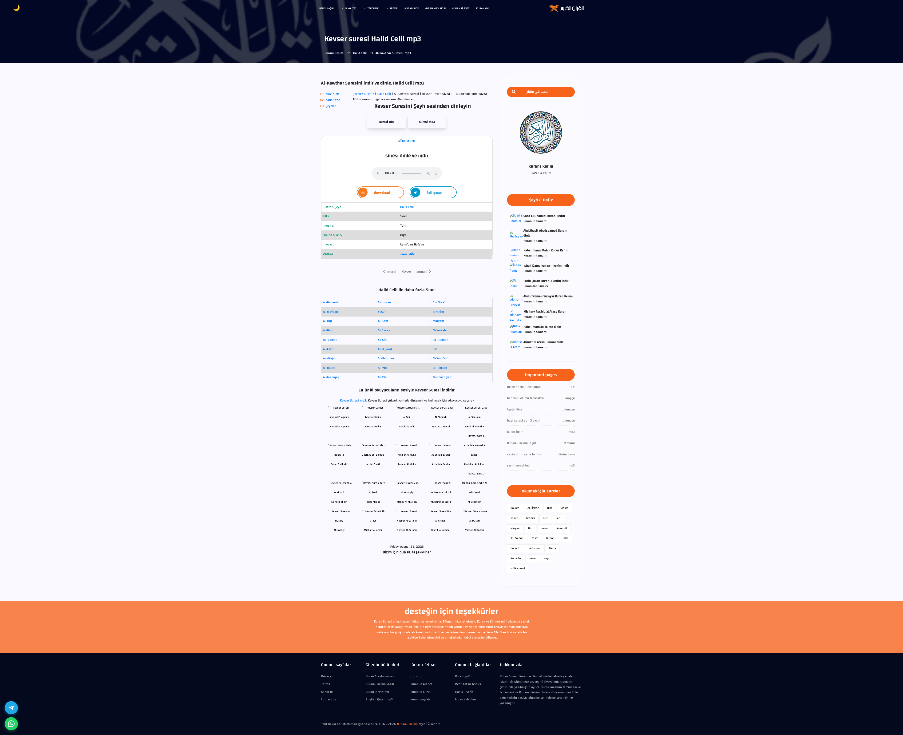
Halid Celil (360, 53)
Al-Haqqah (440, 368)
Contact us (328, 699)
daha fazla (333, 100)
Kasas (544, 528)
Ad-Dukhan (440, 340)
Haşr (546, 558)
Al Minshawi (474, 501)
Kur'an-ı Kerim (407, 724)
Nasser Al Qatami (407, 530)
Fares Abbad (373, 501)
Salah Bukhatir (339, 464)
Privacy (326, 676)
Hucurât (516, 548)
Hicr (545, 518)
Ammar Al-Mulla (407, 464)
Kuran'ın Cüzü (420, 692)
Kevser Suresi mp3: (354, 401)
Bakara (515, 507)
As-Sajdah (330, 340)
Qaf (435, 349)
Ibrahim (438, 312)
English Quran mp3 (379, 699)
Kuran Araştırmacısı (380, 676)
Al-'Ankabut (441, 330)
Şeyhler (331, 106)
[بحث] (514, 92)
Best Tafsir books (468, 684)
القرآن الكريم (419, 676)
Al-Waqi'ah (440, 358)
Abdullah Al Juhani (474, 464)
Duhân (550, 538)
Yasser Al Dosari (474, 530)
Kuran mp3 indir (435, 8)
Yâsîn (534, 538)
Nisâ (550, 507)
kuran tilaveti (461, 8)
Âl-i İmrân (533, 507)
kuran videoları (465, 699)
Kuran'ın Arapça (421, 684)
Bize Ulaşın (326, 8)
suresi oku (386, 122)
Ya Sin (382, 340)
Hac (530, 528)
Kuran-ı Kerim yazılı (380, 684)
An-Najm (329, 358)
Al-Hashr (329, 368)
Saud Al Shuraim (474, 426)
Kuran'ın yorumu (377, 692)
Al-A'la (382, 377)
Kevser (406, 272)
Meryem (515, 528)
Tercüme (373, 8)
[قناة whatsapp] (11, 723)
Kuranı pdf (411, 8)
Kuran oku (483, 8)
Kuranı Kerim (334, 53)
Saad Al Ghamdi (441, 426)
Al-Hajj (328, 330)
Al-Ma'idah (330, 312)
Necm (552, 548)
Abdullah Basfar (441, 464)
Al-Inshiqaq (331, 377)
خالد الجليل (407, 254)
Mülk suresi (518, 568)
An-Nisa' (439, 302)
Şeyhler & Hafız (363, 94)
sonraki (422, 272)
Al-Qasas (384, 330)
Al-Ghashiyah (442, 377)
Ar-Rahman (386, 358)
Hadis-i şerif (464, 692)
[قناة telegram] (11, 707)
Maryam (438, 321)
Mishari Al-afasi (373, 530)
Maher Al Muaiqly (407, 501)
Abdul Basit (373, 464)
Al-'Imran (384, 302)
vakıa (532, 558)
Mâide (564, 507)
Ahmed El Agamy (339, 426)
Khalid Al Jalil (407, 426)
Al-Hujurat (385, 349)
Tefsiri (394, 8)
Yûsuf (514, 518)
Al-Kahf (383, 321)
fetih (565, 538)
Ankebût (561, 528)
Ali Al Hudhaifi (339, 501)
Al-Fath (328, 349)
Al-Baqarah (331, 302)
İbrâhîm (530, 518)
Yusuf (382, 312)
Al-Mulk (383, 368)
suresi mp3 (427, 122)
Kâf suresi (535, 548)
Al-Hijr (327, 321)
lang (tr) (350, 8)
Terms (325, 684)
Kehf (558, 518)
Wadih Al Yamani (440, 530)
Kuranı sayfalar (421, 699)
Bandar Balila (373, 426)
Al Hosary (339, 530)
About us (327, 692)
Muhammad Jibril (441, 501)
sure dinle (333, 94)
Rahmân (516, 558)
